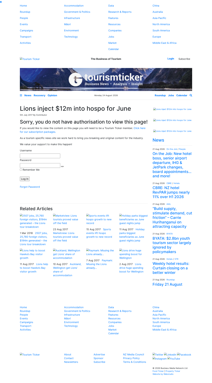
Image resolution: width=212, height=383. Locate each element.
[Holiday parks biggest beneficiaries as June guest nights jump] (133, 219)
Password (25, 160)
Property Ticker (173, 371)
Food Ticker (158, 371)
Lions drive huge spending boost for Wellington (131, 268)
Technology (71, 36)
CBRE (169, 183)
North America (161, 24)
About (67, 354)
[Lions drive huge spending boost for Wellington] (133, 254)
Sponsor (98, 358)
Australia (158, 11)
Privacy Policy (131, 358)
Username (26, 150)
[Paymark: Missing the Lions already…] (100, 252)
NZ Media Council (133, 354)
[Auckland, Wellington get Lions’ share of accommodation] (67, 254)
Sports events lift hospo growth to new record (99, 233)
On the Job (172, 149)
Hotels (177, 183)
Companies (115, 30)
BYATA (170, 234)
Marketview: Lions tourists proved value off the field (65, 236)
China (156, 5)
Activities (25, 42)
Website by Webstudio (163, 374)
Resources (114, 24)
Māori (67, 24)
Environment (71, 30)
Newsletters (71, 361)
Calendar (113, 49)
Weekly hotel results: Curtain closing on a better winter (171, 268)
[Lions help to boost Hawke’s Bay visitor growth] (34, 254)
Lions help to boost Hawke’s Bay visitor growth (34, 268)
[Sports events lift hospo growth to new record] (100, 219)
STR (176, 259)
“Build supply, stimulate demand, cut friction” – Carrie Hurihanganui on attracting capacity (172, 217)
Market (112, 42)
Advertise (99, 354)
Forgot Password (30, 186)
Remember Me (31, 169)
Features (113, 18)
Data (111, 5)
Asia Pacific (159, 18)
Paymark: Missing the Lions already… (99, 264)
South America (161, 30)
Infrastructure (72, 18)
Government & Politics (77, 11)
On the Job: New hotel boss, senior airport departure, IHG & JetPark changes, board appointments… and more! (172, 164)
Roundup (25, 11)
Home (23, 5)
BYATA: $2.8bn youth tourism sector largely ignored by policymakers (172, 245)
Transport (25, 36)
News (158, 140)
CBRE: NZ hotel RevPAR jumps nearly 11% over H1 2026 (171, 192)
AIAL (169, 204)
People (24, 18)
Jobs (111, 36)
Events (24, 24)
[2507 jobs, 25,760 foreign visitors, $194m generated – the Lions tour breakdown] (34, 221)
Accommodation (73, 5)
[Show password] (62, 166)
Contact (69, 358)
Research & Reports (119, 11)
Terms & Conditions (134, 361)
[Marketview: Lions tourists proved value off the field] (67, 219)
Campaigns (26, 30)
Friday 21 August (167, 284)
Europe (157, 36)
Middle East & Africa (164, 42)
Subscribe (184, 58)
